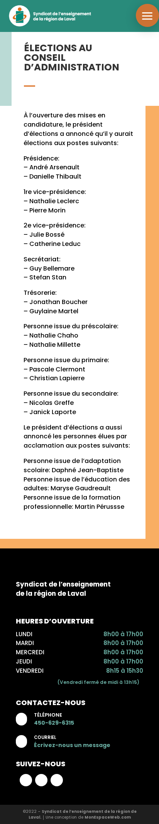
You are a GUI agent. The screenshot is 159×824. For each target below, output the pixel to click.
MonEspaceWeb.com (108, 817)
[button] (147, 15)
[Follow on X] (57, 780)
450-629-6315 (54, 723)
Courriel (45, 737)
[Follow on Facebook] (26, 780)
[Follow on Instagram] (41, 780)
